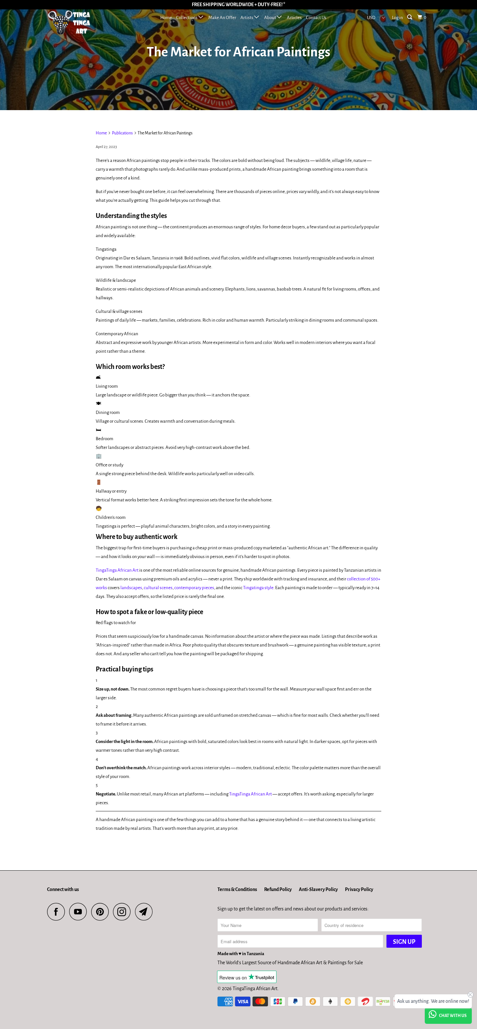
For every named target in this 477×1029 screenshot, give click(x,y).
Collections (187, 17)
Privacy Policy (359, 889)
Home (166, 17)
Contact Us (316, 17)
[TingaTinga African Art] (80, 24)
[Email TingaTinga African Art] (145, 911)
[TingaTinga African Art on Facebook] (57, 911)
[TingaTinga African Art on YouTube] (80, 911)
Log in (397, 17)
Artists (247, 17)
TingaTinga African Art (117, 570)
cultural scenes (158, 587)
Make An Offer (222, 17)
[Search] (410, 17)
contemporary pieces (194, 587)
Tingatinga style (258, 587)
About (270, 17)
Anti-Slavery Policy (318, 889)
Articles (294, 17)
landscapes (131, 587)
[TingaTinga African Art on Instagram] (123, 911)
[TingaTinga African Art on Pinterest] (101, 911)
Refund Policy (278, 889)
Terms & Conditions (237, 889)
